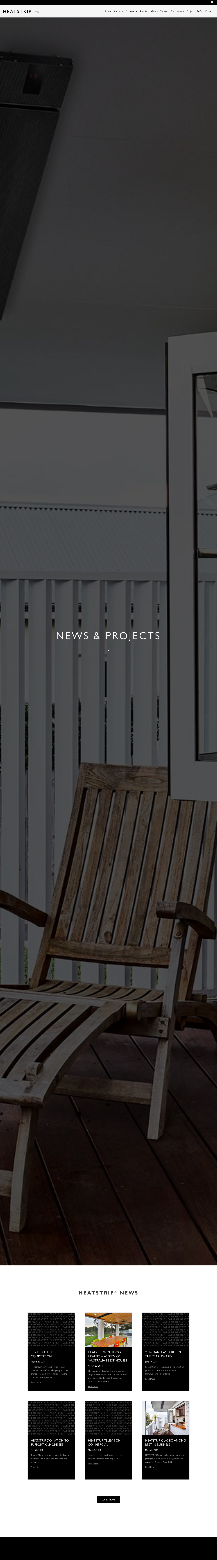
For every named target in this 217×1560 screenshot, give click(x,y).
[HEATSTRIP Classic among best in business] (165, 1417)
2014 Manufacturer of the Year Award (163, 1354)
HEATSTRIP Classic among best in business (165, 1442)
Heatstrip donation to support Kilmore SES (50, 1442)
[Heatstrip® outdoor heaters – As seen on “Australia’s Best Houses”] (108, 1329)
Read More (36, 1382)
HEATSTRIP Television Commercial (104, 1442)
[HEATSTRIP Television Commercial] (108, 1417)
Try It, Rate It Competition (41, 1354)
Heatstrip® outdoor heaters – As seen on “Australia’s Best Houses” (108, 1356)
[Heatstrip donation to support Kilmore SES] (51, 1417)
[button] (212, 2)
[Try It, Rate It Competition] (51, 1329)
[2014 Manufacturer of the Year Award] (165, 1329)
